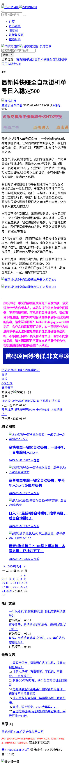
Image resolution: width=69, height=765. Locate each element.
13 (14, 582)
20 (14, 586)
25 (7, 590)
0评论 (56, 105)
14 (18, 582)
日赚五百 (22, 370)
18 (7, 586)
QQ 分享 (7, 383)
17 (3, 586)
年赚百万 (34, 370)
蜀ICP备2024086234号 (15, 749)
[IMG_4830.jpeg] (28, 279)
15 (21, 582)
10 (3, 582)
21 (18, 586)
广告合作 (26, 731)
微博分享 (7, 387)
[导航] (2, 4)
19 (10, 586)
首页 (12, 21)
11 (7, 582)
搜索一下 (8, 55)
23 (25, 586)
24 (3, 590)
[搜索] (2, 11)
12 (10, 582)
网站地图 (7, 731)
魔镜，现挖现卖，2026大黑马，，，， (35, 706)
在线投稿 (15, 39)
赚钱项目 (11, 105)
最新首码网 (16, 35)
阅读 (4, 374)
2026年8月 (14, 566)
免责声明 (37, 731)
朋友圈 (13, 30)
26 (10, 590)
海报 (4, 378)
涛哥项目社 (8, 370)
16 (25, 582)
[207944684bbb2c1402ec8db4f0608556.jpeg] (28, 287)
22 (21, 586)
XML (16, 731)
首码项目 (15, 26)
